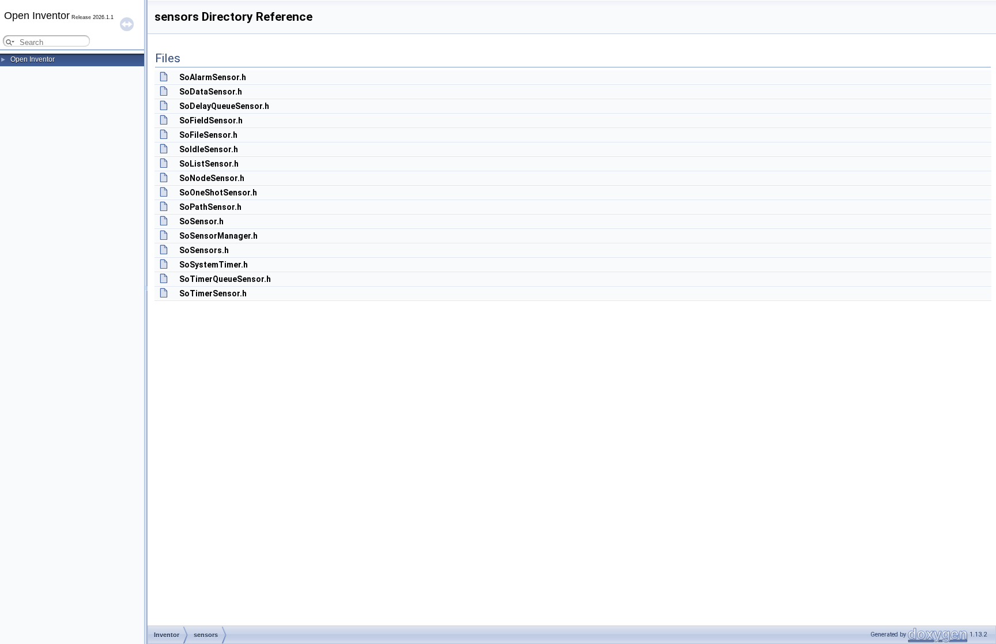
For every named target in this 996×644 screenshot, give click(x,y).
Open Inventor (32, 59)
